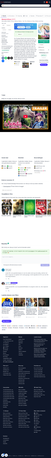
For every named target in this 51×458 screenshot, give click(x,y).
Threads (6, 349)
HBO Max (5, 327)
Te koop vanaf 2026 (38, 371)
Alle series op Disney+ (7, 427)
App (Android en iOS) (8, 341)
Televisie (20, 353)
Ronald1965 (29, 173)
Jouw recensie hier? (8, 190)
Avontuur (4, 29)
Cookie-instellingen (8, 361)
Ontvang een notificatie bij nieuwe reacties (12, 264)
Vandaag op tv (6, 369)
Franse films (5, 403)
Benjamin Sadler (5, 42)
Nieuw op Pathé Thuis (38, 389)
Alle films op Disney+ (7, 425)
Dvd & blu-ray (37, 365)
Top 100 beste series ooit (8, 394)
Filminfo (4, 16)
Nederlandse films (7, 401)
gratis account (41, 251)
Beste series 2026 (22, 401)
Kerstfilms (5, 407)
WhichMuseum (6, 438)
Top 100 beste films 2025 (8, 391)
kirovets (10, 166)
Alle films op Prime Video (24, 425)
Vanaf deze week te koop (39, 374)
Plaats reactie (45, 265)
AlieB (26, 169)
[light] (44, 2)
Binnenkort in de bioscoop (24, 378)
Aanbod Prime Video (23, 416)
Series (20, 346)
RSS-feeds (5, 356)
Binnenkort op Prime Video (24, 414)
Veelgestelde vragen (7, 358)
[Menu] (49, 2)
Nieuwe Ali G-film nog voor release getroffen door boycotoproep (39, 345)
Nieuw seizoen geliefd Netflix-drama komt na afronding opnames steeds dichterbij (40, 355)
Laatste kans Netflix (22, 393)
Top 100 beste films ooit (8, 389)
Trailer (26, 16)
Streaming (19, 16)
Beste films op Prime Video (24, 418)
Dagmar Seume (5, 36)
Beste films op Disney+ (7, 418)
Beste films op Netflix (23, 396)
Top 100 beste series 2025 (8, 396)
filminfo (4, 166)
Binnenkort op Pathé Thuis (39, 391)
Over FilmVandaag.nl (7, 339)
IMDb (2, 53)
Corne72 (21, 169)
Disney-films (5, 405)
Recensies (21, 341)
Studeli (4, 441)
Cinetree (22, 327)
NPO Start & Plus (38, 414)
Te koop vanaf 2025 (38, 369)
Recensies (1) (40, 16)
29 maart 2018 (8, 47)
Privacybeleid (6, 354)
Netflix (9, 325)
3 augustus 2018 (6, 48)
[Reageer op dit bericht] (8, 279)
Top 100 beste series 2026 (8, 398)
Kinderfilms (5, 400)
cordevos (21, 167)
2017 (3, 25)
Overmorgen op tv (7, 373)
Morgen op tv (6, 371)
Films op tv (5, 365)
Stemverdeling (37, 172)
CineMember (32, 327)
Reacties (32, 16)
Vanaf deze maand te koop (39, 376)
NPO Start (39, 325)
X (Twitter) (6, 346)
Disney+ (21, 325)
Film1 (29, 27)
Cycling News (6, 440)
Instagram (6, 344)
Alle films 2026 (21, 380)
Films (20, 344)
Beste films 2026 (22, 398)
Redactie (5, 351)
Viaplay (10, 327)
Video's (20, 349)
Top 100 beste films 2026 (8, 393)
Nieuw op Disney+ (7, 413)
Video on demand (22, 351)
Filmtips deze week (7, 374)
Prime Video (27, 325)
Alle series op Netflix (23, 405)
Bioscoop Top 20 (22, 374)
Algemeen (21, 342)
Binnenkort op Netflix (23, 391)
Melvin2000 (22, 173)
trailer (9, 98)
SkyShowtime (43, 327)
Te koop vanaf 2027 (38, 373)
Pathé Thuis (21, 27)
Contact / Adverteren (7, 360)
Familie (9, 29)
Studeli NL (5, 443)
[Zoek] (48, 5)
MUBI (4, 329)
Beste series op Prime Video (24, 421)
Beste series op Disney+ (8, 421)
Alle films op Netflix (22, 403)
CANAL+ (33, 325)
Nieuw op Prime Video (23, 413)
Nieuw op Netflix (22, 389)
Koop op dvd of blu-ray (44, 41)
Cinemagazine (6, 186)
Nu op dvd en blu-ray (38, 368)
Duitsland (8, 25)
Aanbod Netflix (22, 394)
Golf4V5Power (23, 171)
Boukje (4, 168)
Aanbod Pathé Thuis (38, 393)
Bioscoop (20, 347)
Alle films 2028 (21, 383)
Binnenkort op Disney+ (7, 414)
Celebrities (21, 354)
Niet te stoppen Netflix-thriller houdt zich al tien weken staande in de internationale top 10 (41, 340)
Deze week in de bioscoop (24, 373)
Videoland (16, 327)
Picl (38, 327)
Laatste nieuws (22, 339)
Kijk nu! (19, 34)
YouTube (6, 347)
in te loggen (31, 251)
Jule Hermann (4, 39)
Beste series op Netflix (23, 400)
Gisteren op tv (6, 368)
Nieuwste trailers (22, 376)
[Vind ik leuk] (6, 279)
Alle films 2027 (21, 381)
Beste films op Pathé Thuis (39, 394)
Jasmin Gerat (4, 40)
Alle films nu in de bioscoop (24, 371)
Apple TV (45, 325)
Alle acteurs (12, 16)
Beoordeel (44, 64)
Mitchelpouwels (23, 175)
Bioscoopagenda (22, 368)
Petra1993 (28, 167)
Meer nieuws (6, 321)
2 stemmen (44, 57)
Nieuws (4, 353)
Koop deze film (6, 50)
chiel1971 (10, 168)
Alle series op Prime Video (24, 427)
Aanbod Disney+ (6, 416)
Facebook (6, 342)
